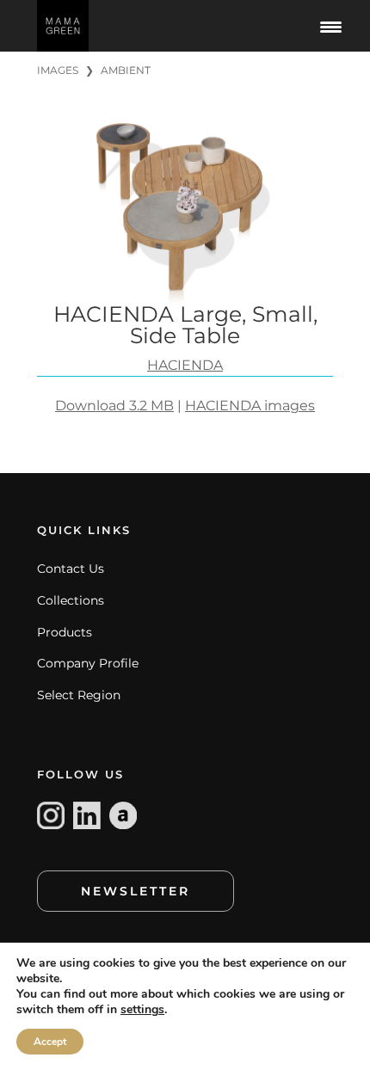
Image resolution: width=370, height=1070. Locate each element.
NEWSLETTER (135, 891)
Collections (70, 600)
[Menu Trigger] (330, 26)
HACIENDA (185, 365)
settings (142, 1010)
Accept (50, 1041)
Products (64, 632)
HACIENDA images (250, 405)
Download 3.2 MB (114, 405)
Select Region (78, 695)
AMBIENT (126, 70)
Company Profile (88, 663)
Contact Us (70, 568)
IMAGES (57, 70)
